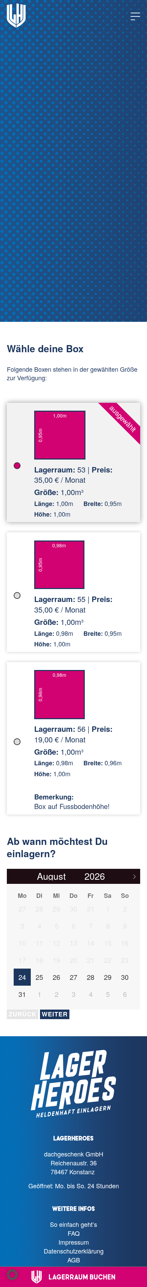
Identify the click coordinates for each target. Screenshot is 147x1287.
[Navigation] (135, 16)
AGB (73, 1259)
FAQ (74, 1233)
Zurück (23, 1014)
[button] (12, 1274)
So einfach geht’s (73, 1224)
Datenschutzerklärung (74, 1250)
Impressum (73, 1241)
